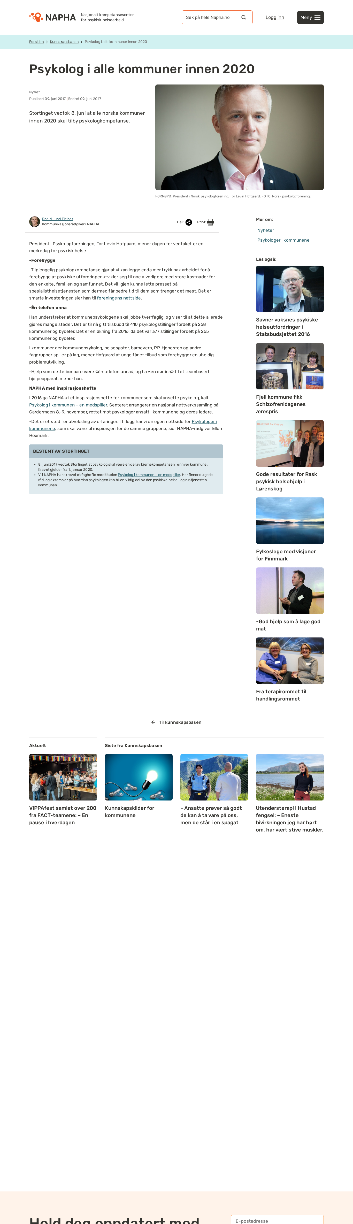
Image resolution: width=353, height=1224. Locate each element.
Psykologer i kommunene (283, 240)
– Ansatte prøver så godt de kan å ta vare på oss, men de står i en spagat (211, 815)
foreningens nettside (119, 298)
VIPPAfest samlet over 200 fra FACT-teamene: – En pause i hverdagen (62, 815)
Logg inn (275, 17)
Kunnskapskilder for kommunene (129, 811)
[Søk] (243, 17)
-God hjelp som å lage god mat (288, 625)
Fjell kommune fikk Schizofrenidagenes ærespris (281, 404)
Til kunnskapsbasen (180, 722)
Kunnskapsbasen (64, 42)
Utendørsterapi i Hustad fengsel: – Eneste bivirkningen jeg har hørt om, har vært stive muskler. (289, 819)
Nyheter (265, 230)
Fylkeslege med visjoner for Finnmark (286, 555)
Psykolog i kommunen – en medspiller (68, 404)
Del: (181, 222)
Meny (306, 17)
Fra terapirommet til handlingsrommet (281, 695)
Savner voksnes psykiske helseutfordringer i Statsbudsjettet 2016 (287, 327)
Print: (202, 222)
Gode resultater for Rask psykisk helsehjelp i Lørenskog (286, 481)
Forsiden (36, 42)
